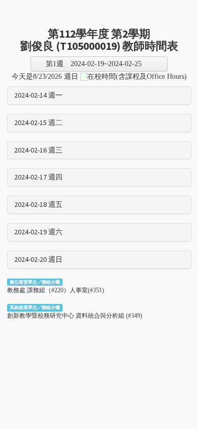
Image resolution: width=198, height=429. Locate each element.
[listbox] (99, 64)
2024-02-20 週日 (38, 260)
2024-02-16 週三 (38, 150)
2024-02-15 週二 (38, 123)
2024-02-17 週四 (38, 177)
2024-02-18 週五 (38, 205)
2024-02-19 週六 (38, 232)
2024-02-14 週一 (38, 95)
